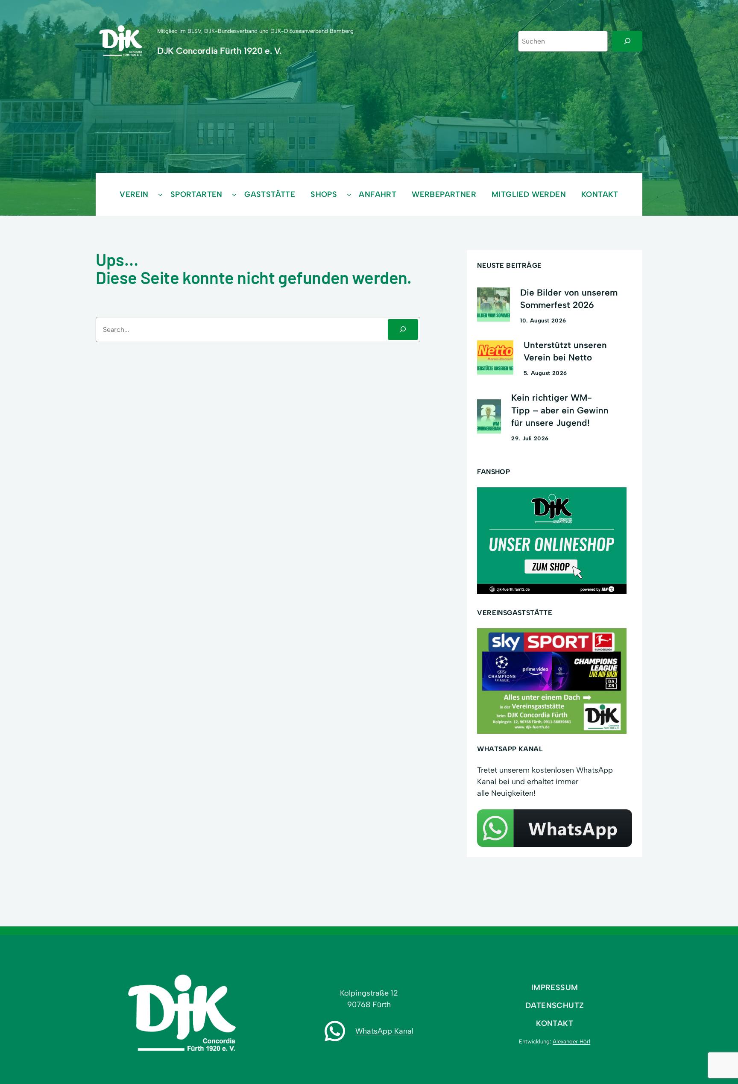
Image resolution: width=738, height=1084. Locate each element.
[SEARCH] (403, 329)
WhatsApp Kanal (384, 1031)
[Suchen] (627, 41)
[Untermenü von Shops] (349, 194)
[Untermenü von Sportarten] (234, 194)
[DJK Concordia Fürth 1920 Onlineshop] (552, 591)
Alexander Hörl (571, 1041)
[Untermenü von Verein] (160, 194)
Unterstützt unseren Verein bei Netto (565, 351)
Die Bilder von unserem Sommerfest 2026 (569, 298)
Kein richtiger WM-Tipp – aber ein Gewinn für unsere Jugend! (560, 410)
